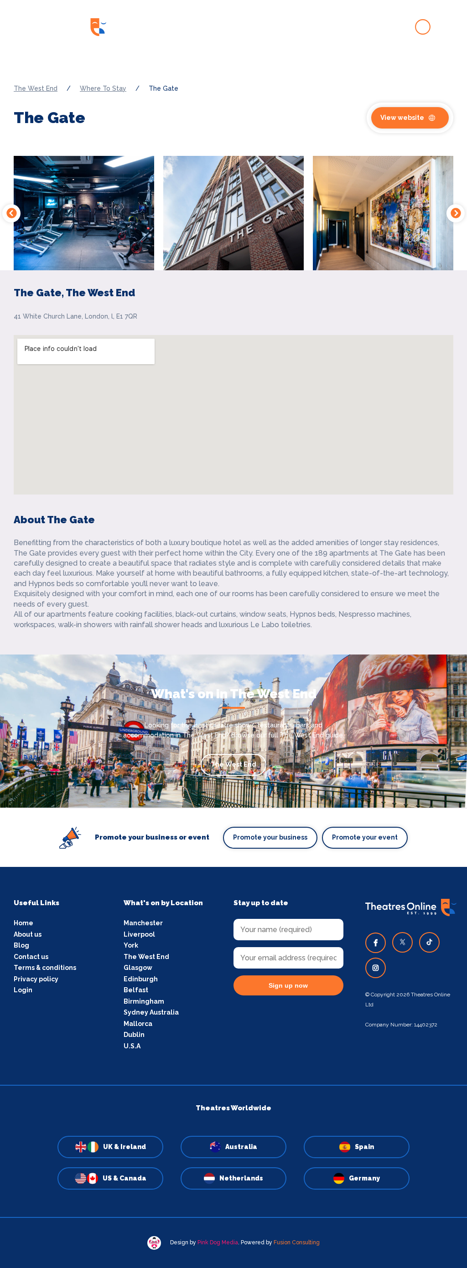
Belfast (136, 990)
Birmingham (144, 1001)
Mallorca (138, 1023)
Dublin (134, 1034)
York (131, 945)
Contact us (31, 956)
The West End (35, 88)
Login (23, 990)
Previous (11, 213)
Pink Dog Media (217, 1242)
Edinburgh (141, 979)
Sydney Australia (151, 1012)
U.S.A (132, 1046)
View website (402, 117)
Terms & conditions (45, 967)
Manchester (143, 923)
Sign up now (288, 985)
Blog (21, 945)
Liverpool (139, 934)
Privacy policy (36, 979)
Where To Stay (103, 88)
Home (23, 923)
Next (455, 213)
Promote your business (270, 837)
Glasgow (138, 967)
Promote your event (365, 837)
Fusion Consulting (297, 1242)
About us (28, 934)
